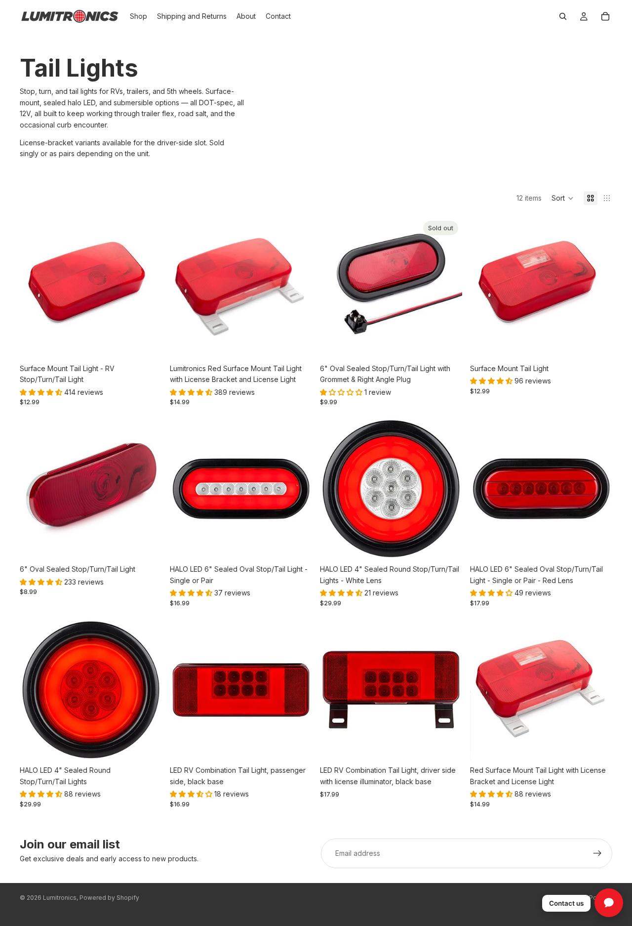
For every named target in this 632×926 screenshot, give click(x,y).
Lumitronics (60, 897)
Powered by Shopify (109, 897)
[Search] (563, 16)
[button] (563, 198)
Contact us (566, 903)
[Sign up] (597, 853)
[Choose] (147, 344)
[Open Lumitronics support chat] (608, 902)
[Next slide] (147, 288)
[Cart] (605, 16)
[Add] (147, 545)
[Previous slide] (34, 288)
